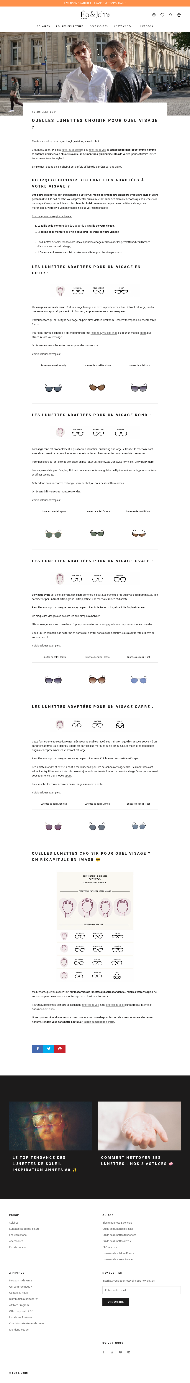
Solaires (43, 26)
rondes (50, 767)
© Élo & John (18, 1373)
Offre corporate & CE (21, 1311)
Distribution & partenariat (23, 1298)
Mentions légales (19, 1329)
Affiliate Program (19, 1305)
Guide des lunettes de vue (117, 1241)
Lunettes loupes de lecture (24, 1228)
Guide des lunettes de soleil (117, 1228)
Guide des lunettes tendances (119, 1234)
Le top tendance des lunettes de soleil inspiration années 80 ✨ (45, 1163)
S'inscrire (116, 1302)
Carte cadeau (124, 26)
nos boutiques (46, 1009)
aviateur (62, 767)
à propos (146, 26)
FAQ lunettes (109, 1247)
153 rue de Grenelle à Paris (98, 1021)
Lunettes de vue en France (117, 1259)
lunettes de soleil (71, 149)
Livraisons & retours (20, 1317)
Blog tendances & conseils (117, 1222)
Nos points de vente (20, 1280)
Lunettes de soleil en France (118, 1253)
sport (68, 775)
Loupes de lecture (69, 26)
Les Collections (18, 1234)
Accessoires (99, 26)
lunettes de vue (97, 149)
